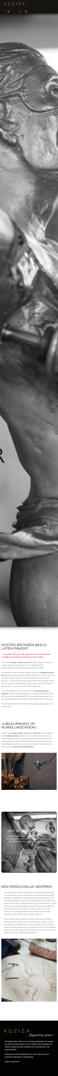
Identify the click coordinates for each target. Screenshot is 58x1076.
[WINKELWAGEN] (24, 11)
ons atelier (8, 895)
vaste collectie (39, 704)
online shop (42, 1054)
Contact (29, 853)
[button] (8, 11)
